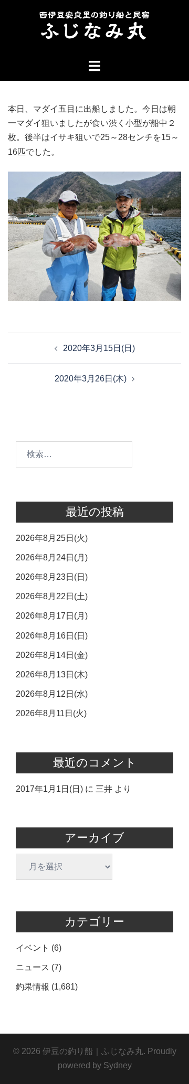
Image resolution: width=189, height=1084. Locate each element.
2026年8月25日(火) (52, 538)
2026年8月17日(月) (52, 615)
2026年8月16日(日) (52, 635)
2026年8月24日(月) (52, 557)
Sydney (117, 1065)
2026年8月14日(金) (52, 655)
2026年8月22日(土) (52, 596)
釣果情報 (32, 986)
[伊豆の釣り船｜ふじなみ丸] (94, 28)
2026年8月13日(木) (52, 674)
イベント (32, 947)
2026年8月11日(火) (51, 713)
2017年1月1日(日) (49, 788)
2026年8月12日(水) (52, 693)
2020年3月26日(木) (91, 378)
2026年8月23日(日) (52, 576)
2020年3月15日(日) (99, 348)
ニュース (32, 967)
